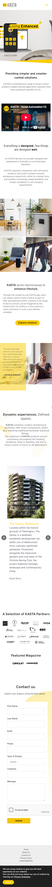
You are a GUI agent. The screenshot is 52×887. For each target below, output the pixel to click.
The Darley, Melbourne (24, 524)
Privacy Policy (26, 858)
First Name (12, 706)
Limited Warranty (26, 861)
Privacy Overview (22, 877)
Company (11, 769)
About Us (26, 852)
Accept (8, 882)
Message (11, 781)
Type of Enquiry (14, 756)
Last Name (12, 718)
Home (26, 849)
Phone (10, 743)
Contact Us (26, 855)
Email (9, 731)
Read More (15, 578)
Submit (18, 821)
